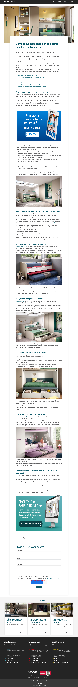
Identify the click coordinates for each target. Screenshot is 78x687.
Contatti (66, 1)
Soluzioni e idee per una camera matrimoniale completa (14, 620)
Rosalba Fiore (25, 50)
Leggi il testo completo (33, 677)
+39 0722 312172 (58, 660)
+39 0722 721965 (11, 660)
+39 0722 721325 (34, 660)
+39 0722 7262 (10, 658)
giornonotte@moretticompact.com (39, 662)
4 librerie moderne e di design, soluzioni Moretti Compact (61, 620)
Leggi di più (21, 632)
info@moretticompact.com (13, 662)
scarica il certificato (46, 677)
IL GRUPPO (54, 1)
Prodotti (60, 1)
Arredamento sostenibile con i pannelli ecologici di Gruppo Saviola (38, 620)
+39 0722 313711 (58, 658)
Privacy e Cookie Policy (39, 683)
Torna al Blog (21, 538)
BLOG (72, 1)
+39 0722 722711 (34, 658)
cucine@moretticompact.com (61, 662)
